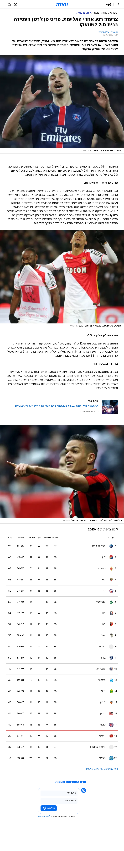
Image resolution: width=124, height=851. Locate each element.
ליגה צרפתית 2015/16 (103, 529)
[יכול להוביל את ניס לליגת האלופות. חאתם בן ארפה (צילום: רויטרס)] (62, 474)
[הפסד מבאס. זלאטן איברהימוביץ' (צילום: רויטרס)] (62, 104)
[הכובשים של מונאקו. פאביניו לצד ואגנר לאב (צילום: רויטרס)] (62, 279)
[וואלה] (62, 4)
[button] (108, 4)
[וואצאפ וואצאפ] (15, 4)
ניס (101, 769)
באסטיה (108, 769)
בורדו (115, 769)
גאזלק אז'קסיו (92, 769)
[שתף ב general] (9, 4)
